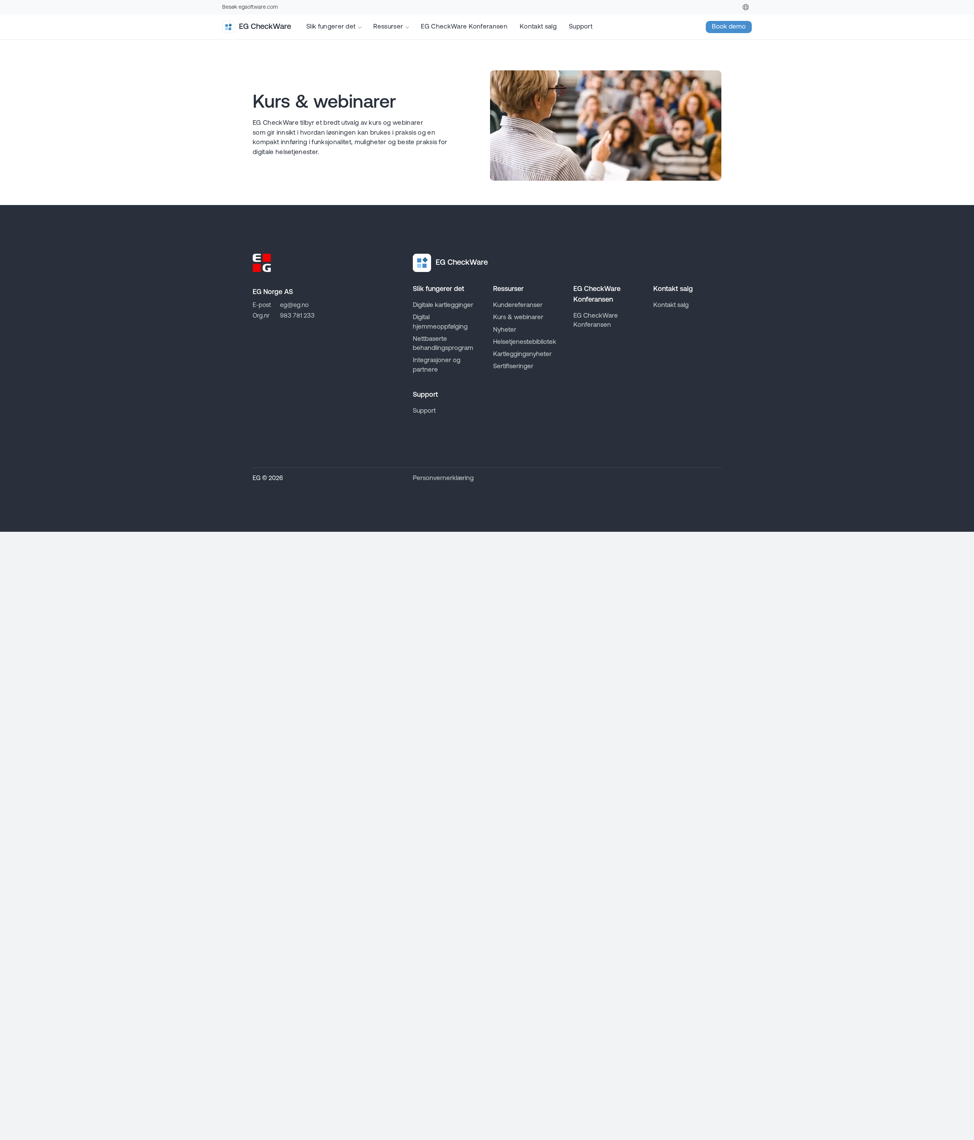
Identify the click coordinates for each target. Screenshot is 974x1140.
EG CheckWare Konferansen (464, 27)
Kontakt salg (538, 27)
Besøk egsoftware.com (250, 7)
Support (580, 27)
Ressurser (388, 27)
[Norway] (746, 7)
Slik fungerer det (330, 27)
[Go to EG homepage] (262, 263)
